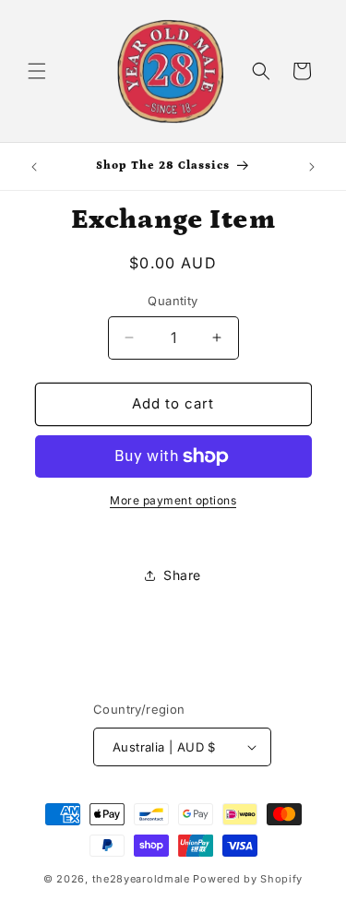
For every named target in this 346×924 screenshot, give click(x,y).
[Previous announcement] (34, 167)
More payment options (173, 500)
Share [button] (182, 575)
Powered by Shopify (248, 878)
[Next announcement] (312, 167)
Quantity (172, 300)
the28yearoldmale (141, 878)
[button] (37, 71)
